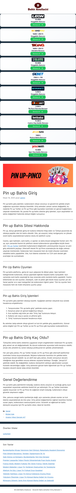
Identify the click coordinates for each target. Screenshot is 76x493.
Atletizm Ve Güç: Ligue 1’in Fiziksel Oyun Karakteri (23, 470)
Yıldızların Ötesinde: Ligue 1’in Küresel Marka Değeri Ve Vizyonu (28, 477)
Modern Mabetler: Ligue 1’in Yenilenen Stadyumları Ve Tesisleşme (29, 467)
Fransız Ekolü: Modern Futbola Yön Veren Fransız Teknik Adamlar (29, 464)
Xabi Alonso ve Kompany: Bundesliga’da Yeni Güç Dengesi (26, 457)
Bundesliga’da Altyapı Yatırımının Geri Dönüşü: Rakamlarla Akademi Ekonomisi (34, 450)
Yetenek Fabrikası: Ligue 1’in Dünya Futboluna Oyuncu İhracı (27, 474)
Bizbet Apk (10, 414)
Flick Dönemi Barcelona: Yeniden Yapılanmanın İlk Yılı (24, 454)
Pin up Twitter (12, 246)
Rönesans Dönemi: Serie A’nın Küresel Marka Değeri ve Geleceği (28, 481)
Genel (8, 411)
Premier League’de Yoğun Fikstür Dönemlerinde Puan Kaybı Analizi (29, 460)
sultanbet (6, 434)
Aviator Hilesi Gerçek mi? (15, 417)
